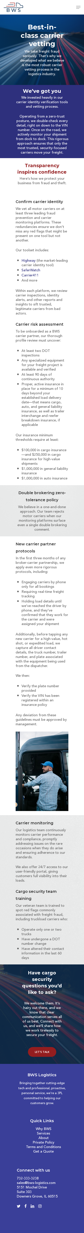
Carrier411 (30, 275)
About (43, 1138)
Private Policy (43, 1142)
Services (43, 1133)
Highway (28, 260)
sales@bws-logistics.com (36, 1183)
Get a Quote (43, 1151)
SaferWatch (30, 270)
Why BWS (43, 1129)
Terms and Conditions (43, 1147)
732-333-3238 (28, 1178)
